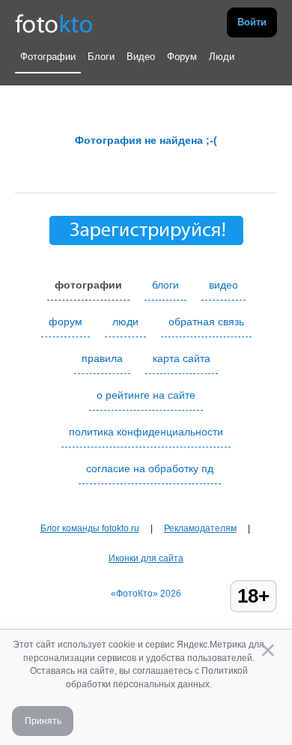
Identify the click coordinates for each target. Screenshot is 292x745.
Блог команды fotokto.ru (89, 528)
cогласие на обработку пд (149, 468)
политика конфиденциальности (146, 432)
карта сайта (181, 358)
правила (102, 358)
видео (223, 285)
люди (125, 322)
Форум (182, 56)
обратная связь (206, 322)
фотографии (88, 285)
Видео (141, 56)
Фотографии (48, 56)
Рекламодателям (200, 528)
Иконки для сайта (146, 558)
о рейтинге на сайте (146, 395)
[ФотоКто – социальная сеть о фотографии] (54, 22)
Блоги (101, 56)
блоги (165, 285)
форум (65, 322)
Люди (221, 56)
